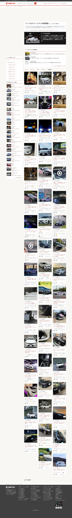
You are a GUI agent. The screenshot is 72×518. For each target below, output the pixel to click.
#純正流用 (28, 160)
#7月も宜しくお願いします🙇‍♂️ (44, 251)
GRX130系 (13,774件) (41, 30)
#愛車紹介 (47, 111)
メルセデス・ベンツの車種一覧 (23, 498)
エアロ (38, 69)
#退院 (32, 255)
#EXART (55, 373)
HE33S (18, 100)
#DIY (64, 326)
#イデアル (59, 279)
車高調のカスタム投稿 (46, 492)
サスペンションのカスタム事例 (48, 491)
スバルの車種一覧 (21, 493)
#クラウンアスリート (59, 88)
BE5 (12, 137)
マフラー (43, 69)
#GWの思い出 (56, 301)
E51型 (15, 151)
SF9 (14, 91)
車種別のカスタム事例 (47, 3)
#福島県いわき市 (61, 301)
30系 (14, 110)
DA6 (14, 128)
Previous (25, 38)
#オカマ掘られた (27, 255)
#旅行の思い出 (56, 303)
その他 (50, 69)
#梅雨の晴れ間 (41, 320)
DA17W (13, 155)
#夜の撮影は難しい (31, 446)
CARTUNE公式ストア (59, 491)
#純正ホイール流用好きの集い (58, 182)
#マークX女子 (56, 423)
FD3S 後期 (13, 142)
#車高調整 (45, 416)
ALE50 (21, 151)
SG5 (16, 91)
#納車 (26, 183)
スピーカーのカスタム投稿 (47, 497)
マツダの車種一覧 (21, 492)
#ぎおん (61, 134)
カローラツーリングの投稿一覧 (36, 497)
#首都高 (30, 88)
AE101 (15, 105)
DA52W (16, 155)
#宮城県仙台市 (56, 302)
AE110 (18, 105)
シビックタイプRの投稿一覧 (35, 491)
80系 (19, 110)
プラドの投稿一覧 (33, 493)
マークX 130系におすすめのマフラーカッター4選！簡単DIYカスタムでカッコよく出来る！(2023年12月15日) (47, 54)
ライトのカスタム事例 (46, 493)
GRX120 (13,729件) (49, 30)
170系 (20, 175)
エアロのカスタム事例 (46, 496)
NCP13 (13, 115)
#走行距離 (48, 112)
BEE (16, 137)
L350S (13, 170)
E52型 (18, 151)
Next (65, 38)
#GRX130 (32, 158)
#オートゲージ (30, 231)
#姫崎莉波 (46, 205)
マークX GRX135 (28, 181)
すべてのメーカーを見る (22, 499)
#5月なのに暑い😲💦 (44, 440)
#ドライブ (47, 87)
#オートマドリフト (60, 373)
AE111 (13, 106)
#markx (43, 229)
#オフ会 (55, 87)
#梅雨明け (57, 256)
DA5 (12, 128)
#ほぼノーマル (57, 111)
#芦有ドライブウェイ (45, 88)
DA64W (13, 156)
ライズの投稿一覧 (33, 492)
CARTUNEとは (58, 488)
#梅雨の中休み (47, 274)
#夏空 (27, 88)
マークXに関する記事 (33, 52)
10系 (12, 110)
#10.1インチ (45, 370)
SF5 (12, 91)
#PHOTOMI (41, 182)
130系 (12, 175)
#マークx (32, 326)
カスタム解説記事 (63, 3)
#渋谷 (26, 87)
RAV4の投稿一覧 (33, 488)
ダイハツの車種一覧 (21, 496)
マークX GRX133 (28, 324)
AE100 (13, 105)
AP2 (14, 124)
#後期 (56, 446)
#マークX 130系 (30, 87)
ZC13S (13, 161)
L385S (13, 171)
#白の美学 (30, 110)
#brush (48, 464)
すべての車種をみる (34, 499)
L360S (15, 170)
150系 (18, 175)
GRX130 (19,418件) (33, 30)
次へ (64, 477)
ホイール (32, 69)
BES (18, 137)
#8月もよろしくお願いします (44, 135)
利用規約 (56, 494)
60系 (16, 110)
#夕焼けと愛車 (56, 422)
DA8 (18, 128)
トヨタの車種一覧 (21, 488)
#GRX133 (26, 327)
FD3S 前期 (15, 141)
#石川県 (26, 110)
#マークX (29, 183)
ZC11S (18, 160)
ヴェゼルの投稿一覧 (34, 498)
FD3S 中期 (19, 141)
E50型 (12, 151)
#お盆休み (43, 112)
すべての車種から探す (18, 177)
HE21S (13, 100)
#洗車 (43, 136)
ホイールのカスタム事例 (47, 488)
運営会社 (56, 497)
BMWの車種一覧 (21, 497)
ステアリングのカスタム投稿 (47, 498)
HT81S (16, 160)
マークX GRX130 (28, 109)
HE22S (16, 100)
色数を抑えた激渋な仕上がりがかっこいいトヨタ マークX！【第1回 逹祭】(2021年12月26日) (45, 62)
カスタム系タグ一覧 (46, 499)
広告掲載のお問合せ (58, 498)
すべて (55, 30)
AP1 (12, 124)
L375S (18, 170)
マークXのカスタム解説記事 (31, 49)
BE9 (14, 137)
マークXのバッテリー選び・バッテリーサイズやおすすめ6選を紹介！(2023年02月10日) (44, 58)
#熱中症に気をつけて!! (57, 208)
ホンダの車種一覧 (21, 491)
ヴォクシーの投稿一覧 (34, 496)
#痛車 (43, 205)
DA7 (16, 128)
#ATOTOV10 (41, 369)
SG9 (18, 91)
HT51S (13, 160)
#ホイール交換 (47, 229)
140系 (15, 175)
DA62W (19, 155)
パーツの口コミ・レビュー (55, 3)
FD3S (12, 141)
